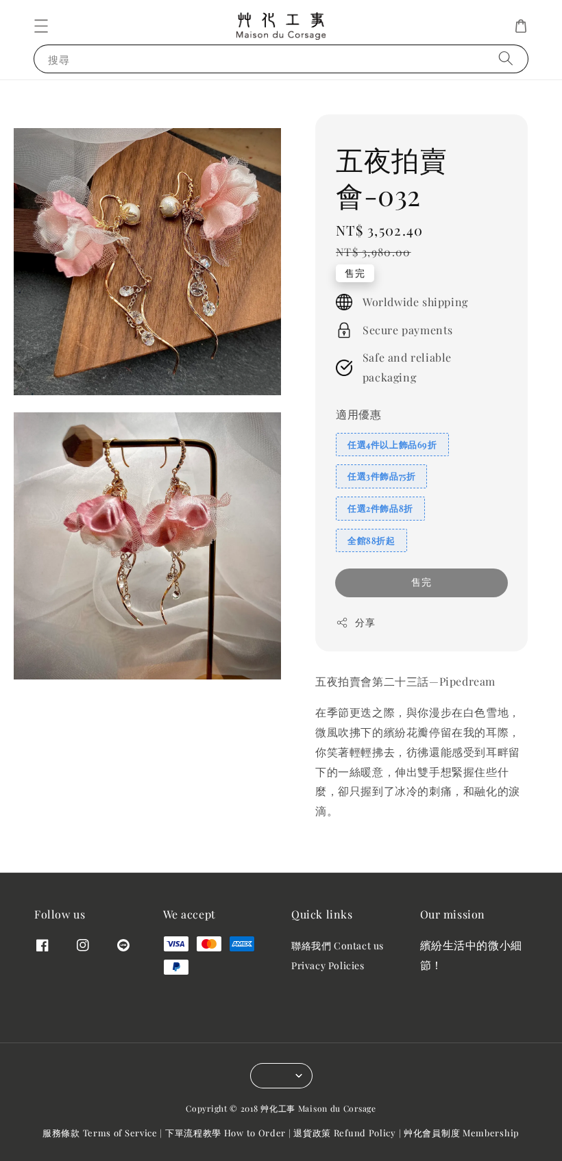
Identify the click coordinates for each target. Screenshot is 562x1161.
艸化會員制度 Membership (462, 1132)
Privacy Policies (328, 965)
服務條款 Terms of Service (100, 1132)
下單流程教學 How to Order (225, 1132)
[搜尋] (506, 58)
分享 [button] (365, 622)
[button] (41, 26)
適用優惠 (358, 414)
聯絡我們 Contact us (337, 946)
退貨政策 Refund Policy (344, 1132)
